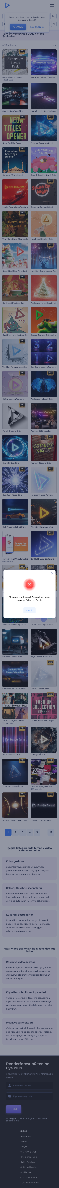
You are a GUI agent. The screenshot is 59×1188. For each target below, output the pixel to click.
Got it (29, 610)
